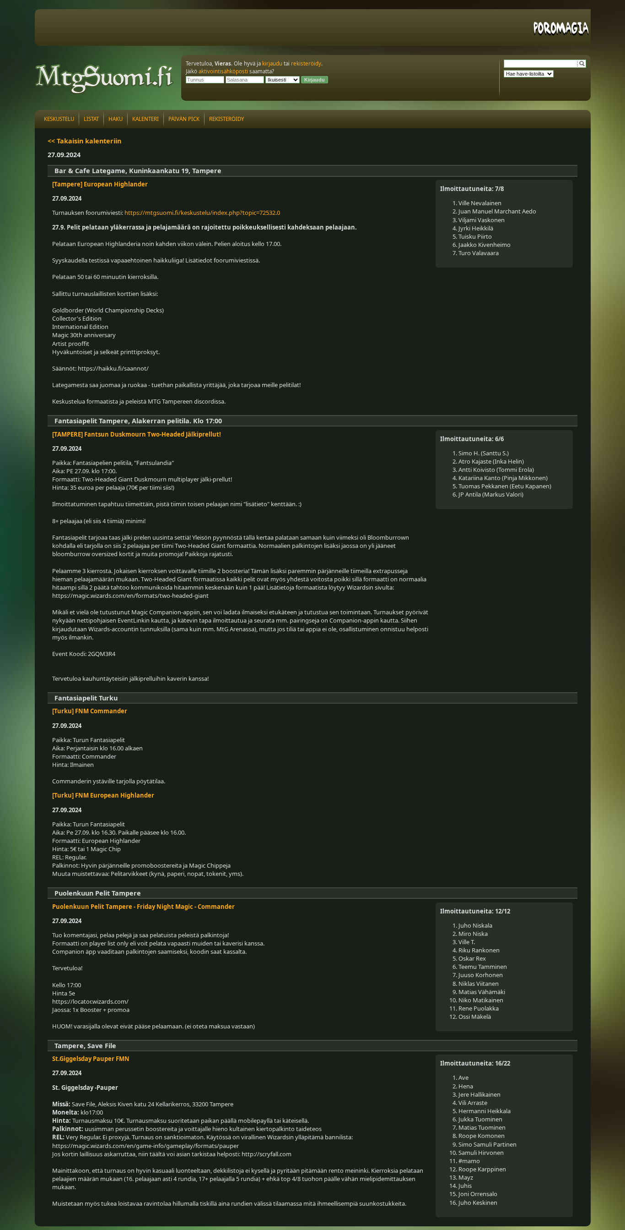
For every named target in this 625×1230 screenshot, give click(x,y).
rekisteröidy (306, 63)
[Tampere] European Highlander (100, 184)
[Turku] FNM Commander (89, 711)
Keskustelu (59, 118)
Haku (115, 118)
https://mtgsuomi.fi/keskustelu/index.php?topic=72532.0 (202, 212)
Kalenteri (145, 118)
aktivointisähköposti (223, 71)
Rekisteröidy (226, 118)
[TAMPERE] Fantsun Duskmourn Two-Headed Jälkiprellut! (136, 434)
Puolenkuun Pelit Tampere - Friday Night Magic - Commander (143, 906)
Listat (91, 118)
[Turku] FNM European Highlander (103, 795)
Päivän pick (183, 118)
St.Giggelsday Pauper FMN (90, 1059)
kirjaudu (272, 63)
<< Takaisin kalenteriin (84, 141)
